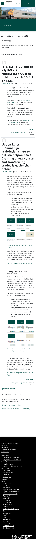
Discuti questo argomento (18, 132)
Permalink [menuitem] (29, 129)
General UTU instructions (11, 457)
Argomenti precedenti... (8, 389)
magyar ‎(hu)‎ (7, 502)
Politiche (4, 445)
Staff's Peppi (7, 475)
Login (28, 3)
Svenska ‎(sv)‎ (7, 513)
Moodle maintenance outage (11, 405)
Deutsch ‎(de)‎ (7, 483)
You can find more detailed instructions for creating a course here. (20, 350)
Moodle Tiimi (7, 83)
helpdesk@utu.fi (8, 464)
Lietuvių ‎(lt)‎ (6, 500)
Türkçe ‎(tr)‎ (6, 517)
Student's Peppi (8, 472)
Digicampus (7, 477)
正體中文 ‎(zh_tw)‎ (8, 526)
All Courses (6, 470)
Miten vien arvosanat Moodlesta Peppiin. (20, 263)
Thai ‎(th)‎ (5, 515)
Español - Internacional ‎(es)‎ (12, 492)
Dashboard (5, 452)
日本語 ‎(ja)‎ (6, 524)
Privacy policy (5, 447)
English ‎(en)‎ (6, 487)
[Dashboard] (9, 3)
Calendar (4, 479)
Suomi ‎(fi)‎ (6, 511)
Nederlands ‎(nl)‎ (8, 504)
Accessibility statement (8, 450)
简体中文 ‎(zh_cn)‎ (8, 528)
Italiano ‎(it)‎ (4, 481)
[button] (18, 3)
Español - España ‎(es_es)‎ (11, 489)
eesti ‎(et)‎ (5, 485)
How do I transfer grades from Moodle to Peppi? (20, 374)
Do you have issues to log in (12, 460)
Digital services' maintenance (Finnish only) (16, 409)
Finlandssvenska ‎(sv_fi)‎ (10, 494)
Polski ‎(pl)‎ (6, 507)
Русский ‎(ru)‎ (7, 519)
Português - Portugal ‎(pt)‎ (11, 509)
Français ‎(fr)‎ (6, 496)
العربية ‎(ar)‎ (6, 521)
